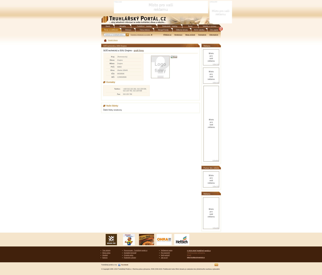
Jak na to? (164, 258)
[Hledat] (127, 34)
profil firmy (139, 50)
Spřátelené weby (166, 250)
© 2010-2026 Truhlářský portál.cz (199, 251)
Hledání (105, 255)
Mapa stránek (190, 35)
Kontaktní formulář (130, 253)
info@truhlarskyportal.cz (196, 257)
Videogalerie (213, 35)
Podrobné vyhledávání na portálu (140, 34)
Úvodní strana (113, 40)
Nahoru (105, 258)
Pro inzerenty (165, 253)
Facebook (124, 265)
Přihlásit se (167, 35)
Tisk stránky (106, 250)
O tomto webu (128, 255)
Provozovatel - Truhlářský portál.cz (135, 250)
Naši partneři (165, 255)
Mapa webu (106, 253)
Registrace (178, 35)
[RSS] (216, 265)
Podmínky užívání (130, 258)
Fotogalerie (202, 35)
